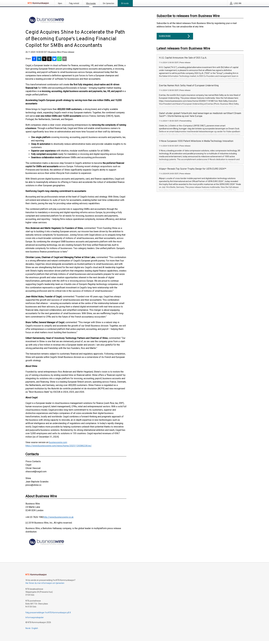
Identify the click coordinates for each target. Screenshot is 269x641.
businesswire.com (58, 442)
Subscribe (165, 36)
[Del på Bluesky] (54, 59)
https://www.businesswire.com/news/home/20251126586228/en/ (58, 445)
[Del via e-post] (64, 59)
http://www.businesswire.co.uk (59, 517)
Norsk (28, 628)
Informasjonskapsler (34, 617)
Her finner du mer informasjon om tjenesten (44, 583)
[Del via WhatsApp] (59, 59)
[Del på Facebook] (34, 59)
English (35, 628)
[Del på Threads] (49, 59)
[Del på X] (44, 59)
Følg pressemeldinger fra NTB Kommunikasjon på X (48, 612)
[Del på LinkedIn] (39, 59)
